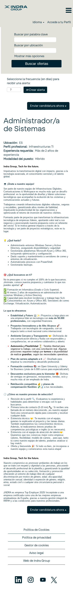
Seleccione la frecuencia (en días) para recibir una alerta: (33, 81)
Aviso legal (36, 553)
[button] (51, 10)
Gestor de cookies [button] (36, 545)
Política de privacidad (36, 537)
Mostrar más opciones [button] (29, 56)
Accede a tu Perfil (59, 22)
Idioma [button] (38, 22)
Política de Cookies (36, 529)
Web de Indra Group (36, 560)
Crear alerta (36, 90)
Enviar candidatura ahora (47, 105)
